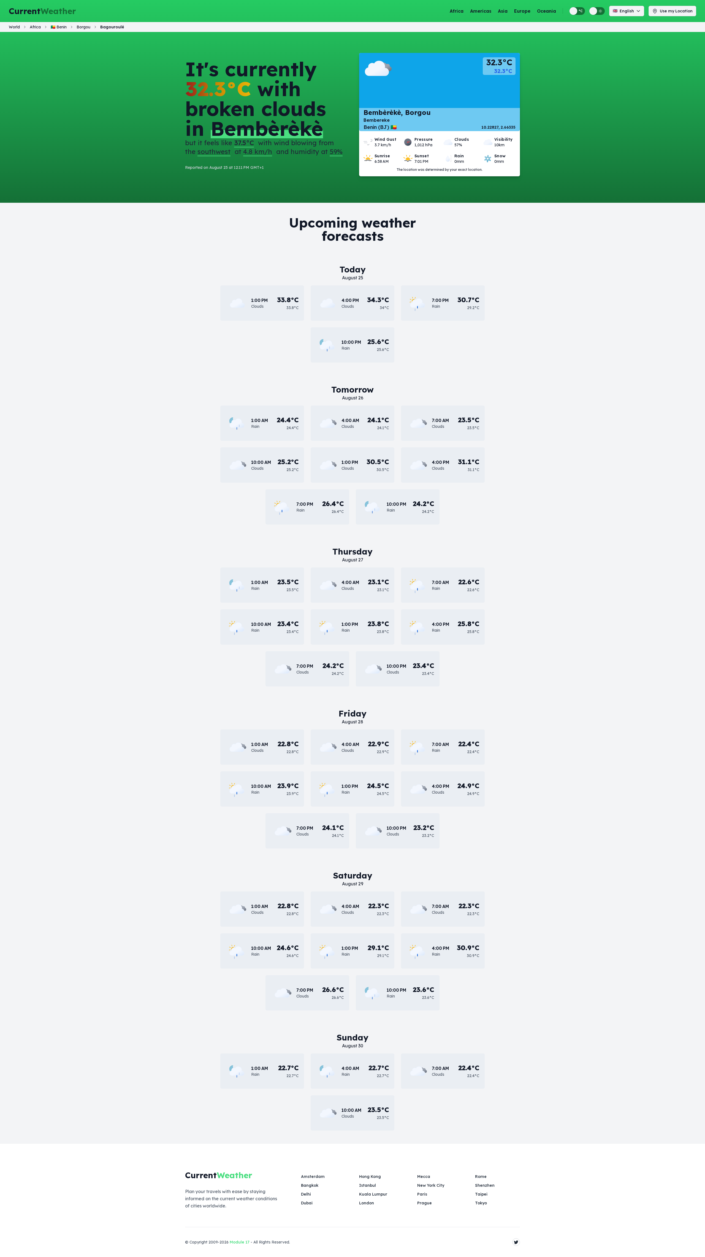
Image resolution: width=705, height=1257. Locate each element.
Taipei (481, 1194)
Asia (503, 11)
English (623, 10)
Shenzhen (485, 1185)
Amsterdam (313, 1176)
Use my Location (676, 11)
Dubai (307, 1203)
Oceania (546, 11)
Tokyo (481, 1203)
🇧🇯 (59, 27)
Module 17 (240, 1242)
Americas (480, 11)
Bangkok (309, 1185)
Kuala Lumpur (373, 1194)
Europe (522, 11)
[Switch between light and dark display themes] (597, 11)
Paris (422, 1194)
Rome (481, 1176)
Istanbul (367, 1185)
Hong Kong (370, 1176)
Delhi (306, 1194)
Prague (424, 1203)
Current (42, 11)
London (366, 1203)
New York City (430, 1185)
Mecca (423, 1176)
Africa (456, 11)
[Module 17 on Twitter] (516, 1242)
